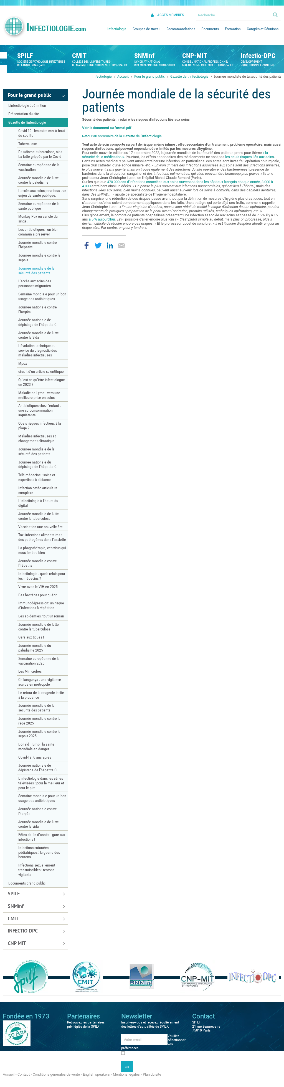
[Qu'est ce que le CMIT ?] (86, 976)
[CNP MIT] (197, 976)
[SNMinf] (142, 976)
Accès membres (170, 15)
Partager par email (121, 245)
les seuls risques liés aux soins (249, 157)
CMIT (79, 56)
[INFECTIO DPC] (253, 976)
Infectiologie (102, 76)
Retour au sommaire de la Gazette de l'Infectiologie (122, 136)
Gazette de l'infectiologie (189, 76)
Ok (275, 14)
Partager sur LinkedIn (109, 245)
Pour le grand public (149, 76)
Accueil (123, 76)
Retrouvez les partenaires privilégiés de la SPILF (86, 1024)
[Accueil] (44, 27)
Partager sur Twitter (98, 245)
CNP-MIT (194, 56)
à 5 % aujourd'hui (102, 219)
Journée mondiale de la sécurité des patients (247, 76)
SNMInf (144, 56)
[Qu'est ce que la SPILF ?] (31, 976)
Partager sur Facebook (86, 245)
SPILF (25, 56)
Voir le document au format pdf (106, 128)
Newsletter (133, 1052)
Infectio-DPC (258, 56)
